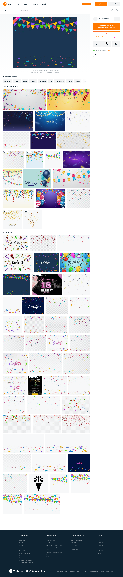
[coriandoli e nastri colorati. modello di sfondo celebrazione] (24, 99)
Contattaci (74, 543)
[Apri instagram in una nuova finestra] (30, 571)
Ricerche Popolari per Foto (54, 552)
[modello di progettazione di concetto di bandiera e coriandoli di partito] (68, 99)
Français (100, 550)
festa (25, 81)
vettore (33, 81)
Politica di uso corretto (107, 571)
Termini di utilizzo (82, 571)
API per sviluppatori (25, 553)
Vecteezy (21, 543)
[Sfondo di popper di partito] (18, 198)
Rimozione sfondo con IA (26, 560)
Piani (79, 4)
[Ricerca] (112, 10)
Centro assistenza (76, 540)
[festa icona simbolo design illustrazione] (38, 483)
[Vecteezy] (5, 4)
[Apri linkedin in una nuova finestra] (33, 571)
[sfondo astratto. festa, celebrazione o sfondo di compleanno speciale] (50, 121)
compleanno (60, 81)
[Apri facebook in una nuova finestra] (27, 571)
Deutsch (100, 548)
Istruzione (22, 550)
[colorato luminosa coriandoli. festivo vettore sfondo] (34, 324)
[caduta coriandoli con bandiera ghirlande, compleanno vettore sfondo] (53, 159)
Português (101, 545)
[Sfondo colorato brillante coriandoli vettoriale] (12, 178)
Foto (18, 4)
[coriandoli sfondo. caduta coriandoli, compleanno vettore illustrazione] (16, 140)
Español (100, 543)
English (100, 540)
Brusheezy (22, 540)
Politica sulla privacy (93, 571)
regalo (78, 81)
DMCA (48, 543)
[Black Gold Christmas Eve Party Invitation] (35, 385)
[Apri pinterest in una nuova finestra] (36, 571)
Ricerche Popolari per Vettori (52, 548)
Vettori (10, 4)
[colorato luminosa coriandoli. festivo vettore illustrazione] (15, 363)
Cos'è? (108, 50)
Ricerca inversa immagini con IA (28, 556)
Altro (99, 553)
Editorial (35, 4)
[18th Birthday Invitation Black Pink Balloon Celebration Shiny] (47, 284)
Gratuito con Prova (106, 27)
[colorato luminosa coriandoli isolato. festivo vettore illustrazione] (15, 483)
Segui (116, 20)
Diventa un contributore (75, 548)
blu (51, 81)
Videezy (21, 545)
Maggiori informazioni (101, 55)
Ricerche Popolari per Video (52, 555)
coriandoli (7, 81)
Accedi (114, 4)
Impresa (21, 548)
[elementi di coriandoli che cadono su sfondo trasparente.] (73, 140)
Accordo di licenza (51, 540)
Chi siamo (74, 545)
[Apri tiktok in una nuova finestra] (39, 571)
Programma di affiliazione (54, 545)
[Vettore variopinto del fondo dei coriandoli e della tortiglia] (34, 159)
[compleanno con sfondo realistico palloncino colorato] (50, 198)
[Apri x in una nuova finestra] (42, 571)
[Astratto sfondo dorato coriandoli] (12, 219)
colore (70, 81)
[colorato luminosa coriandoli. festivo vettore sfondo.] (80, 343)
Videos (26, 4)
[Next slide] (87, 81)
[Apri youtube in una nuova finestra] (44, 571)
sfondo (17, 81)
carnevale (42, 81)
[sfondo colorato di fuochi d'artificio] (18, 121)
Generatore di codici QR (26, 563)
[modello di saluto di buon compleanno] (37, 178)
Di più (44, 4)
